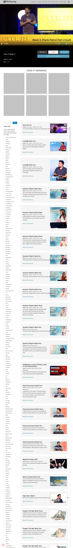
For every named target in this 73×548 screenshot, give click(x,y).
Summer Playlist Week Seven (33, 236)
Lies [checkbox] (7, 386)
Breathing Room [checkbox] (9, 176)
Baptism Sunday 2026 (30, 459)
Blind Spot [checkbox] (8, 170)
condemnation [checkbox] (9, 205)
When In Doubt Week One (31, 477)
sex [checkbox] (6, 535)
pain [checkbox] (7, 458)
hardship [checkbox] (8, 336)
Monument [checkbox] (8, 431)
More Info (7, 62)
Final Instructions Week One (32, 442)
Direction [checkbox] (8, 234)
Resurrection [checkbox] (9, 510)
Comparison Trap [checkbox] (10, 201)
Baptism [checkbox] (7, 158)
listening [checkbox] (7, 392)
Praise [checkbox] (7, 477)
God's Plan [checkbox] (8, 309)
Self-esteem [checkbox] (8, 527)
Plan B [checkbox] (7, 471)
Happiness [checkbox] (8, 334)
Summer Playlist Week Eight (32, 212)
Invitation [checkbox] (8, 367)
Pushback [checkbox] (8, 491)
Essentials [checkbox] (8, 249)
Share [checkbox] (7, 537)
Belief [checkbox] (7, 160)
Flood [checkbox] (7, 282)
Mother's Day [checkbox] (9, 433)
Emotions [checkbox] (8, 247)
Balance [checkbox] (7, 156)
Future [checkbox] (7, 295)
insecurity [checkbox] (8, 359)
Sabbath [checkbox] (7, 514)
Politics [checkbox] (7, 475)
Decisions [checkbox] (8, 230)
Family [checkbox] (7, 259)
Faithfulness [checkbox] (8, 257)
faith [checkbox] (7, 255)
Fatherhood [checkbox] (8, 265)
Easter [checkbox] (7, 239)
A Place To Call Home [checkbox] (11, 137)
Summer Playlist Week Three (32, 305)
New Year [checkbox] (8, 442)
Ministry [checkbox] (7, 417)
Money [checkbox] (7, 429)
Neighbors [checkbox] (8, 440)
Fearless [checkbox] (8, 274)
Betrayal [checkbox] (7, 164)
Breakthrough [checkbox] (9, 174)
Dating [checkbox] (7, 222)
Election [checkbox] (7, 241)
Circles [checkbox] (7, 189)
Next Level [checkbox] (8, 446)
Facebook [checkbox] (8, 253)
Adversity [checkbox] (8, 143)
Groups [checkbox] (7, 326)
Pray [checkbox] (7, 479)
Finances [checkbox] (8, 278)
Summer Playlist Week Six (32, 256)
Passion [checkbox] (7, 464)
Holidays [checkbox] (8, 342)
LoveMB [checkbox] (8, 400)
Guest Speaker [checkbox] (9, 330)
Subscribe (64, 52)
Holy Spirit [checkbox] (8, 346)
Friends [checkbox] (7, 288)
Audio (43, 52)
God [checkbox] (7, 307)
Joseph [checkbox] (7, 373)
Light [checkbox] (7, 390)
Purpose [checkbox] (8, 489)
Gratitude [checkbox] (8, 321)
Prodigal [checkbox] (7, 485)
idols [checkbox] (7, 355)
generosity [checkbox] (8, 297)
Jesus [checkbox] (7, 371)
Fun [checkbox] (6, 292)
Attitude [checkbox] (7, 152)
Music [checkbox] (7, 435)
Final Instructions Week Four (32, 385)
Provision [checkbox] (8, 487)
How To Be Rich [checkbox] (9, 350)
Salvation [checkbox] (8, 518)
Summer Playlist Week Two (32, 327)
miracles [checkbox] (8, 421)
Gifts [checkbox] (7, 303)
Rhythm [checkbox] (7, 512)
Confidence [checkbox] (8, 207)
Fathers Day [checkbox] (8, 270)
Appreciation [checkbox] (8, 147)
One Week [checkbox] (8, 456)
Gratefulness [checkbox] (9, 319)
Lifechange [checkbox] (8, 388)
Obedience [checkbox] (8, 454)
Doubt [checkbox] (7, 236)
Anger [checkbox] (7, 145)
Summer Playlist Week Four (32, 289)
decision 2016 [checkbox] (9, 228)
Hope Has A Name (29, 496)
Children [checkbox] (7, 183)
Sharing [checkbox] (7, 539)
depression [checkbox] (8, 232)
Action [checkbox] (7, 139)
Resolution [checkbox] (8, 506)
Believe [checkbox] (7, 162)
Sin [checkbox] (6, 541)
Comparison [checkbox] (8, 199)
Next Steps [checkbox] (8, 448)
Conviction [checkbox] (8, 212)
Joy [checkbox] (6, 375)
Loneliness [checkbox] (8, 394)
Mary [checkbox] (7, 404)
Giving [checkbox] (7, 305)
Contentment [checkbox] (9, 210)
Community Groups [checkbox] (10, 197)
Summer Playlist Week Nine (32, 189)
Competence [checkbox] (9, 203)
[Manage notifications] (3, 545)
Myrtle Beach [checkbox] (9, 438)
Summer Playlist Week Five (32, 273)
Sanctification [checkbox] (9, 520)
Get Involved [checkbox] (9, 301)
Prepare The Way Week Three (33, 511)
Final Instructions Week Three (33, 409)
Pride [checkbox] (7, 483)
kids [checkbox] (7, 377)
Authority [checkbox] (8, 154)
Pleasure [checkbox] (8, 473)
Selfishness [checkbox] (8, 531)
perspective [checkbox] (8, 469)
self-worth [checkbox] (8, 529)
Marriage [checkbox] (8, 402)
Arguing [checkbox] (7, 149)
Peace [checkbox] (7, 467)
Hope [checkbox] (7, 348)
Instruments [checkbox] (8, 365)
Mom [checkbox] (7, 425)
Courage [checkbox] (8, 216)
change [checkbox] (7, 181)
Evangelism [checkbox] (8, 251)
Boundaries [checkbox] (8, 172)
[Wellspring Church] (10, 2)
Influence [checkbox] (8, 357)
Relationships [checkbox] (9, 498)
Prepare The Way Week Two (32, 528)
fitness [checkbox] (7, 280)
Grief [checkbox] (7, 324)
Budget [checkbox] (7, 178)
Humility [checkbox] (7, 353)
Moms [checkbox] (7, 427)
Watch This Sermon (28, 132)
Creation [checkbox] (8, 218)
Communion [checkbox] (8, 193)
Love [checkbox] (7, 398)
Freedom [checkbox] (8, 286)
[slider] (31, 43)
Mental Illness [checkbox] (9, 413)
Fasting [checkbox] (7, 263)
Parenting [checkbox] (8, 462)
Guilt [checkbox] (7, 332)
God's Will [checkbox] (8, 313)
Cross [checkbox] (7, 220)
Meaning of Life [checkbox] (9, 408)
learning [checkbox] (7, 384)
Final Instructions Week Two (32, 426)
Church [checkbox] (7, 187)
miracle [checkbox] (7, 419)
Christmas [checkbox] (8, 185)
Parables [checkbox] (8, 460)
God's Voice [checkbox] (8, 311)
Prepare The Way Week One (32, 546)
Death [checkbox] (7, 226)
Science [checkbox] (7, 522)
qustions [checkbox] (8, 496)
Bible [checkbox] (7, 166)
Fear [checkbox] (7, 272)
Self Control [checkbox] (8, 525)
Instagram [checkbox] (8, 363)
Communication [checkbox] (9, 191)
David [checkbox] (7, 224)
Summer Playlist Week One (32, 343)
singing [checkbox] (7, 543)
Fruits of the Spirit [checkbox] (10, 290)
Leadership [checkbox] (8, 382)
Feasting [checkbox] (8, 276)
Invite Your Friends (53, 56)
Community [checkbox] (8, 195)
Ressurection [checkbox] (9, 508)
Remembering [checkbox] (9, 502)
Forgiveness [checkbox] (8, 284)
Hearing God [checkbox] (9, 340)
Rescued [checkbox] (8, 504)
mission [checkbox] (7, 423)
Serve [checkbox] (7, 533)
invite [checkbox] (7, 369)
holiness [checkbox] (7, 344)
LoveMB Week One (29, 165)
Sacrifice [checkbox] (8, 516)
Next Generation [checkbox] (9, 444)
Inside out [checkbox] (8, 361)
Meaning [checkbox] (8, 406)
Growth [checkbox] (7, 328)
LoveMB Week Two (29, 141)
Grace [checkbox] (7, 317)
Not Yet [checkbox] (7, 452)
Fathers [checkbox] (7, 268)
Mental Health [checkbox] (9, 411)
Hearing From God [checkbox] (10, 338)
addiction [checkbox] (8, 141)
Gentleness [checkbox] (8, 299)
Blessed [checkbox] (7, 168)
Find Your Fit (27, 125)
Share (53, 52)
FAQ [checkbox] (7, 261)
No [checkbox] (6, 450)
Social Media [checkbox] (9, 545)
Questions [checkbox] (8, 493)
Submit (14, 122)
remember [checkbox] (8, 500)
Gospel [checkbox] (7, 315)
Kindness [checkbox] (8, 379)
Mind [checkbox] (7, 415)
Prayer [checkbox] (7, 481)
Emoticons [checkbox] (8, 245)
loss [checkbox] (7, 396)
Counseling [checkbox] (8, 214)
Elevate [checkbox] (7, 243)
